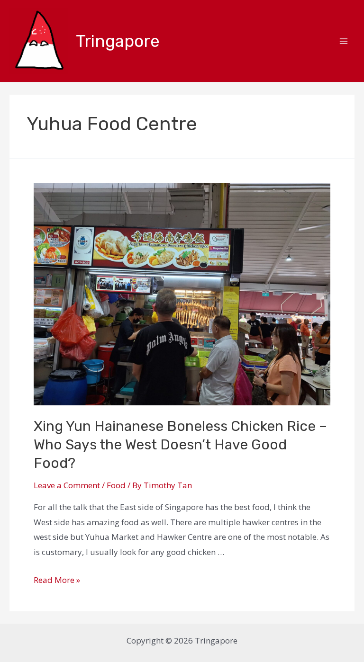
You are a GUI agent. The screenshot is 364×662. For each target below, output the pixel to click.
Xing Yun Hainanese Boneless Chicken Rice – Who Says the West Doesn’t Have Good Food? (180, 445)
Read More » (57, 579)
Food (116, 485)
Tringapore (118, 41)
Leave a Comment (67, 485)
